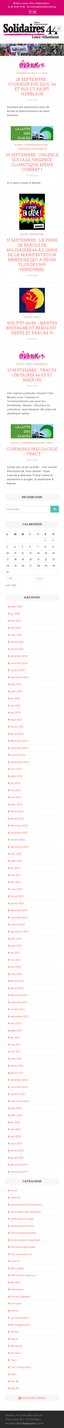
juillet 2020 (16, 1115)
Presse (14, 1339)
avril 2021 (15, 1051)
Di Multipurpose (27, 1423)
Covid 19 (15, 1261)
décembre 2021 (18, 995)
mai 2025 (15, 705)
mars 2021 (16, 1058)
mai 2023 (15, 875)
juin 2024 (15, 783)
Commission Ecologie (36, 145)
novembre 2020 (18, 1087)
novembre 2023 (18, 832)
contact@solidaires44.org (43, 6)
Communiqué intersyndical (32, 149)
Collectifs (15, 1197)
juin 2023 (15, 868)
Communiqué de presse (23, 1233)
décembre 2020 (18, 1080)
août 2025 (16, 684)
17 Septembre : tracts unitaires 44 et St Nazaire (32, 375)
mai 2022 (15, 960)
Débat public (17, 1268)
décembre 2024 (18, 740)
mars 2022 (16, 974)
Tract (45, 73)
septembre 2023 (19, 846)
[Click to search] (54, 509)
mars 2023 (16, 889)
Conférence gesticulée (22, 1247)
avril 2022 (15, 967)
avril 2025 (15, 712)
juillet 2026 (16, 606)
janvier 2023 (17, 903)
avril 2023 (15, 882)
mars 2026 (16, 635)
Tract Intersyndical (37, 364)
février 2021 (17, 1065)
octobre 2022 (17, 924)
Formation (16, 1303)
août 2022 (16, 938)
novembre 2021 (18, 1002)
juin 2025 (15, 698)
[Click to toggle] (58, 29)
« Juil (9, 578)
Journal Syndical (19, 1317)
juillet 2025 (16, 691)
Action (18, 145)
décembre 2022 (18, 910)
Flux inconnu (33, 1398)
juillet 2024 (16, 776)
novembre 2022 (18, 917)
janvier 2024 (17, 818)
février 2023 (17, 896)
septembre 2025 (19, 677)
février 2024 (17, 811)
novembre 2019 (18, 1171)
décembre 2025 (18, 656)
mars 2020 (16, 1143)
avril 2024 (15, 797)
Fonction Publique (20, 1296)
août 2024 (16, 769)
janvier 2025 (17, 733)
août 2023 (16, 853)
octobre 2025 (17, 670)
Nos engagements (20, 1324)
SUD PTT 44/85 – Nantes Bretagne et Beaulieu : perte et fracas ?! (32, 328)
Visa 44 (14, 1381)
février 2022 (17, 981)
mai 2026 (15, 620)
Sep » (40, 578)
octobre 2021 (17, 1009)
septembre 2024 (19, 762)
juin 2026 (15, 613)
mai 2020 (15, 1129)
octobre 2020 (17, 1094)
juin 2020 (15, 1122)
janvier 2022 (17, 988)
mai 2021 (15, 1044)
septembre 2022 (19, 931)
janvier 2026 (17, 649)
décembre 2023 (18, 825)
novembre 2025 (18, 663)
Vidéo (13, 1374)
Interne (14, 1310)
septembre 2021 (19, 1016)
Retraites (15, 1353)
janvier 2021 (17, 1073)
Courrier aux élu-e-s (27, 73)
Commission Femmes (22, 1226)
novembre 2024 (18, 748)
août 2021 (16, 1023)
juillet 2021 (16, 1030)
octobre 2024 (17, 755)
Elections (15, 1282)
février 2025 (17, 726)
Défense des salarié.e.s (22, 1275)
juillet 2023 (16, 861)
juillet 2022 (16, 945)
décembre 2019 (18, 1164)
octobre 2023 (17, 839)
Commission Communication (26, 1204)
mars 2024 (16, 804)
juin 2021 (15, 1037)
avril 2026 (15, 627)
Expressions (36, 234)
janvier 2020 (17, 1157)
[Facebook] (30, 12)
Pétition (14, 1331)
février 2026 (17, 642)
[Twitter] (34, 12)
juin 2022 (15, 952)
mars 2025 (16, 719)
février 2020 (17, 1150)
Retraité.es (16, 1346)
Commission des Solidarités (25, 1211)
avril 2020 (15, 1136)
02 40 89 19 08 (18, 6)
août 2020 (16, 1108)
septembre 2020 (19, 1101)
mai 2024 (15, 790)
